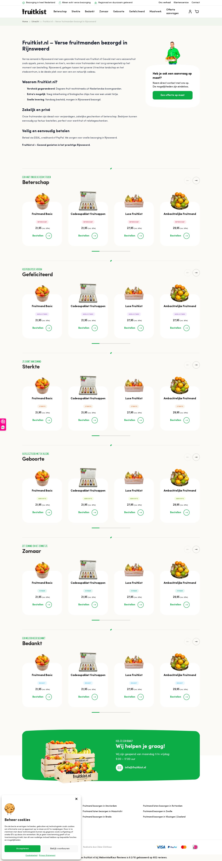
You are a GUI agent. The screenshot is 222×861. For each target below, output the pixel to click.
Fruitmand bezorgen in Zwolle (157, 811)
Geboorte (118, 11)
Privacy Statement (47, 855)
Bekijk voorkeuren (60, 849)
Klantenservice (181, 3)
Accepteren (22, 849)
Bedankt (90, 11)
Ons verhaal (165, 3)
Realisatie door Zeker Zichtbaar (97, 847)
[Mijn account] (190, 12)
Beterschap (60, 11)
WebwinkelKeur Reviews (112, 857)
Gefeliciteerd (137, 11)
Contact (196, 3)
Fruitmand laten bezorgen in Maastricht (102, 811)
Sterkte (76, 11)
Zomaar (103, 11)
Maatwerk (155, 11)
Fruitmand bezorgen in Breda (97, 817)
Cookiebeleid (31, 855)
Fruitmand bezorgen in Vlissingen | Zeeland (164, 817)
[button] (76, 798)
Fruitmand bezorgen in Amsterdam (100, 806)
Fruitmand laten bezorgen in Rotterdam (162, 806)
